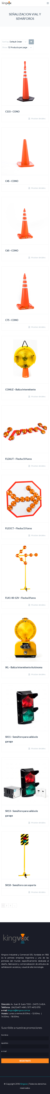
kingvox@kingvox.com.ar (19, 1010)
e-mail (4, 1051)
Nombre (4, 1035)
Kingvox (23, 1084)
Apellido (4, 1043)
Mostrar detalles (38, 119)
